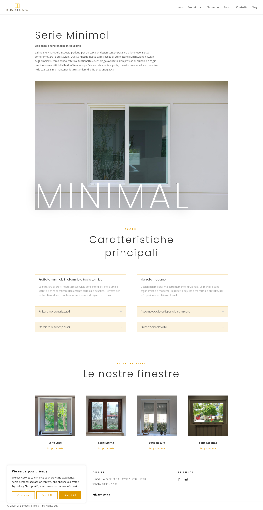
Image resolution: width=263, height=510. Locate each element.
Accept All (70, 495)
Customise (23, 495)
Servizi (227, 7)
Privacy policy (101, 494)
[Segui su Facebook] (179, 479)
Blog (254, 7)
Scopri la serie (55, 448)
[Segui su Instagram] (186, 479)
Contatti (241, 7)
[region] (46, 484)
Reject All (47, 495)
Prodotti (193, 7)
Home (179, 7)
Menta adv (52, 505)
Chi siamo (212, 7)
